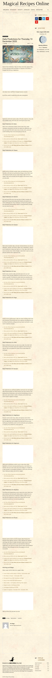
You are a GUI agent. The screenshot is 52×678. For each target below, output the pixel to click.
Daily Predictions (13, 618)
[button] (47, 9)
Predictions (19, 618)
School (33, 9)
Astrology (27, 9)
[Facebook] (36, 18)
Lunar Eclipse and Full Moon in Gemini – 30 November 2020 (17, 573)
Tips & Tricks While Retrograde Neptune (13, 580)
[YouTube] (36, 22)
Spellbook (6, 9)
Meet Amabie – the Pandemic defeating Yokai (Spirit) (15, 582)
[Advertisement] (18, 82)
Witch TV (20, 9)
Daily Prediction (8, 12)
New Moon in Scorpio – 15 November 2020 (13, 575)
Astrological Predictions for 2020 (11, 587)
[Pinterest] (47, 18)
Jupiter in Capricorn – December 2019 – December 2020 (16, 589)
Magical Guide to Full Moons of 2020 (12, 585)
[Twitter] (43, 18)
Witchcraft (13, 9)
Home (4, 12)
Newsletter (39, 9)
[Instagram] (40, 18)
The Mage (5, 43)
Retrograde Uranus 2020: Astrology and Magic (14, 578)
